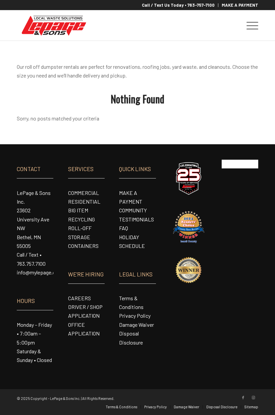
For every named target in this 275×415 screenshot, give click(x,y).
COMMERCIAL (83, 193)
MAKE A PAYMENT (240, 5)
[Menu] (249, 25)
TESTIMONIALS (136, 219)
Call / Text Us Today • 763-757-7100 (178, 5)
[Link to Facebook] (243, 398)
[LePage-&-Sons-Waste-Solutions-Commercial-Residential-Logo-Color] (53, 25)
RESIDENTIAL (84, 201)
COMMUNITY (133, 210)
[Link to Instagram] (253, 398)
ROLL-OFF (80, 228)
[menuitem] (178, 5)
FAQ (123, 228)
